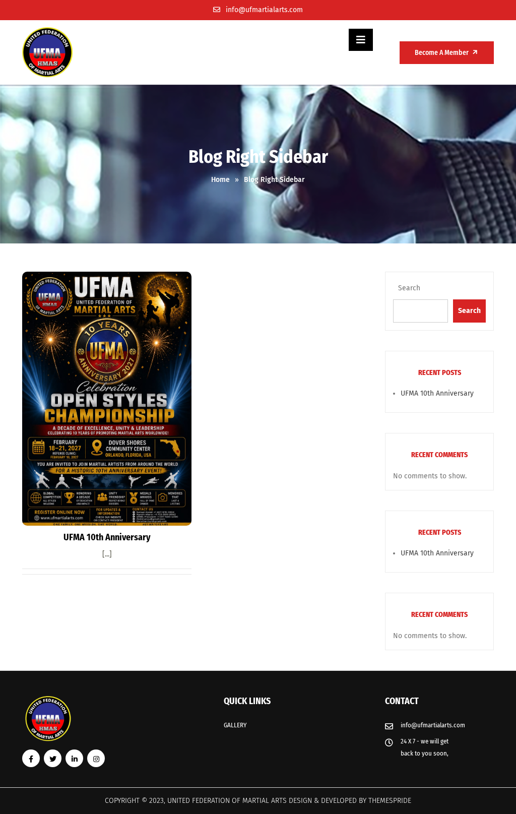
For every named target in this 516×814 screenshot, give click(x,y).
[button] (361, 40)
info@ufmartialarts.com (264, 10)
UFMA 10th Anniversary (107, 537)
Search (409, 288)
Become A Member (442, 52)
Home (220, 179)
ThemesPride (388, 800)
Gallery (235, 725)
